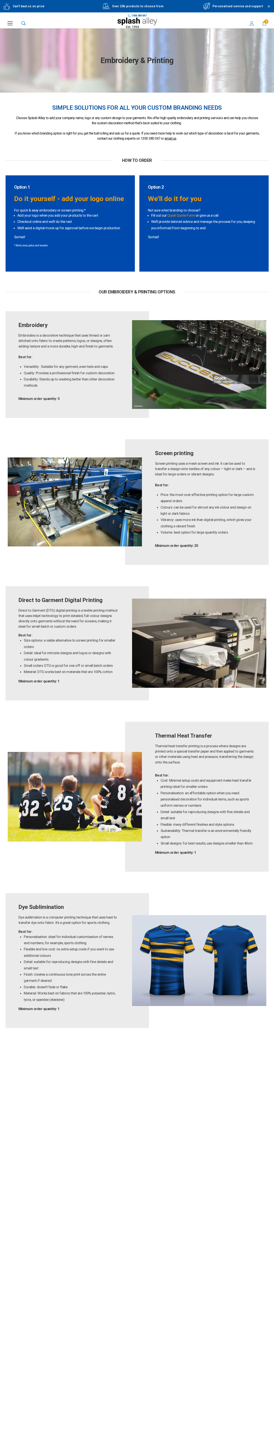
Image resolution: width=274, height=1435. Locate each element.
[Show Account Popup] (252, 23)
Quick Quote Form (181, 215)
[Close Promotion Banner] (267, 8)
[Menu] (10, 23)
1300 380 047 (139, 15)
